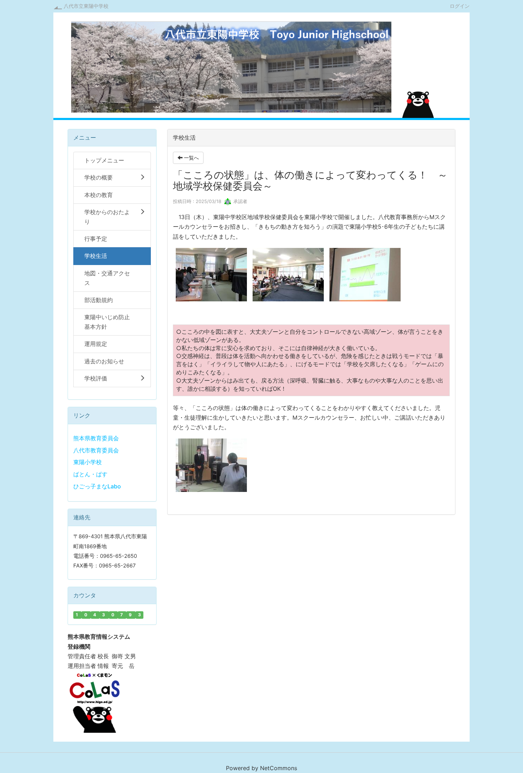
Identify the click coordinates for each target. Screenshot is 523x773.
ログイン (460, 6)
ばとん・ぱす (90, 474)
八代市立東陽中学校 (86, 6)
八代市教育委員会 (96, 450)
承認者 (239, 201)
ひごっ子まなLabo (97, 486)
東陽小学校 (87, 462)
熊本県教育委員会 (96, 438)
